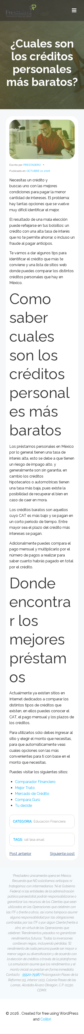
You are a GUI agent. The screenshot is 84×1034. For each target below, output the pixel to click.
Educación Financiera (50, 821)
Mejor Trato (25, 788)
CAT (26, 839)
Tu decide (23, 805)
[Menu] (74, 10)
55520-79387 (31, 974)
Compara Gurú (27, 799)
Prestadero (32, 164)
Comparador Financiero (35, 782)
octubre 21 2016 (38, 171)
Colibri (45, 1019)
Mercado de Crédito (32, 793)
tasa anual (37, 839)
